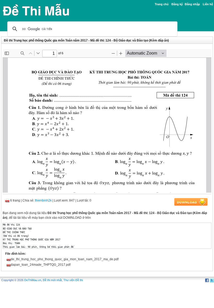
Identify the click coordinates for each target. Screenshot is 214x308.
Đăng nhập (192, 4)
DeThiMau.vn (32, 280)
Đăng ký (177, 4)
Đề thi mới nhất (52, 280)
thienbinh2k (43, 200)
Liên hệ (208, 4)
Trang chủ (162, 4)
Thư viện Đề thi (73, 280)
